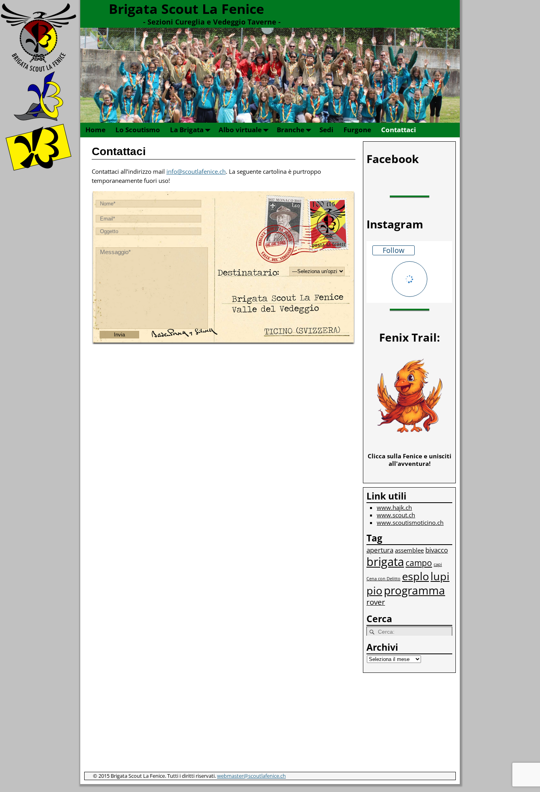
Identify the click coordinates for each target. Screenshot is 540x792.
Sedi (326, 129)
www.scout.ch (396, 515)
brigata (385, 562)
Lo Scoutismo (137, 129)
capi (438, 564)
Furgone (357, 129)
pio (374, 590)
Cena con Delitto (383, 578)
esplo (415, 576)
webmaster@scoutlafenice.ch (251, 775)
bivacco (436, 550)
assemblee (409, 550)
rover (375, 601)
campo (419, 562)
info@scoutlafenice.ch (196, 171)
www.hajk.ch (394, 507)
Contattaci (398, 129)
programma (414, 590)
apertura (379, 550)
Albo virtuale (240, 129)
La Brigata (187, 129)
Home (95, 129)
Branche (290, 129)
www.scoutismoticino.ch (410, 522)
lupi (439, 576)
